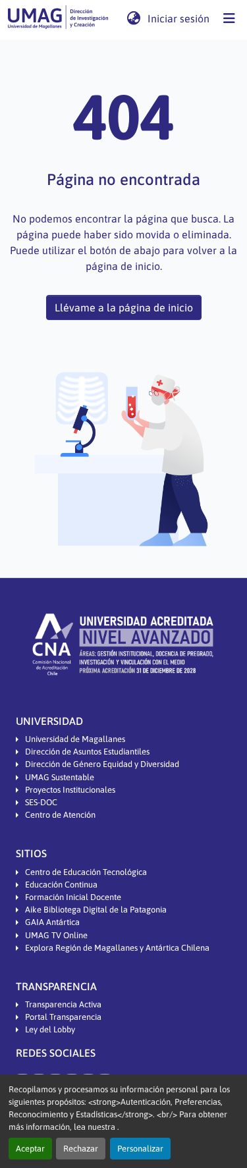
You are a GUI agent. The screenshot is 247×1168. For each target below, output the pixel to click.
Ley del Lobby (50, 1029)
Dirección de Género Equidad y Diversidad (102, 764)
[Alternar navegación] (229, 18)
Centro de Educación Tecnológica (86, 872)
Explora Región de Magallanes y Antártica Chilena (117, 948)
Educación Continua (61, 884)
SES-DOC (41, 802)
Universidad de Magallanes (75, 739)
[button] (58, 18)
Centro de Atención (60, 815)
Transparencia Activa (63, 1004)
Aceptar (30, 1149)
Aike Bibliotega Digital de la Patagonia (96, 910)
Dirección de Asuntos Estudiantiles (87, 752)
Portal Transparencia (63, 1017)
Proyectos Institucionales (70, 790)
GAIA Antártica (52, 922)
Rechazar (80, 1149)
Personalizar (140, 1149)
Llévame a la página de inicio (124, 307)
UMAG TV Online (56, 935)
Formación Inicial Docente (73, 897)
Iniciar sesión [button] (179, 18)
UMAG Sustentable (59, 777)
